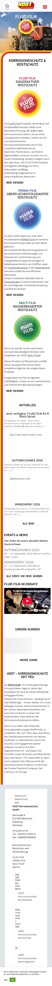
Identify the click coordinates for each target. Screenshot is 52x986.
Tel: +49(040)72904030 (23, 834)
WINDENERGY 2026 (27, 504)
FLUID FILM (14, 123)
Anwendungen (12, 281)
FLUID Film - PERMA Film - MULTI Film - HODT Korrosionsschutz (26, 5)
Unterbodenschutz (18, 267)
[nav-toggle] (44, 6)
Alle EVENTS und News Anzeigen (24, 576)
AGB (17, 802)
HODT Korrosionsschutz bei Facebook (27, 896)
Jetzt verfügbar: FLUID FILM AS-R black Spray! (27, 415)
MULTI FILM (34, 355)
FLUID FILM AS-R (21, 426)
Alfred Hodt (14, 684)
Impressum (20, 795)
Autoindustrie (42, 267)
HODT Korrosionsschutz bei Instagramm (27, 958)
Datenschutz (21, 799)
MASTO (16, 867)
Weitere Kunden (28, 660)
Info (5, 980)
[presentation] (27, 445)
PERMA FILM (28, 239)
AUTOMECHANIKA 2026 (27, 460)
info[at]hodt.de (20, 830)
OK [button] (12, 980)
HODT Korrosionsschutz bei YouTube (27, 934)
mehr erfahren (14, 182)
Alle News (28, 523)
